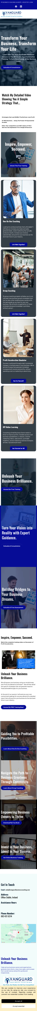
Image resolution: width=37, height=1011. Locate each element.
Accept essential (18, 1006)
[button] (35, 14)
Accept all (18, 1001)
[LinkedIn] (20, 6)
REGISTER (25, 2)
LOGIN (31, 2)
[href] (18, 933)
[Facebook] (16, 6)
